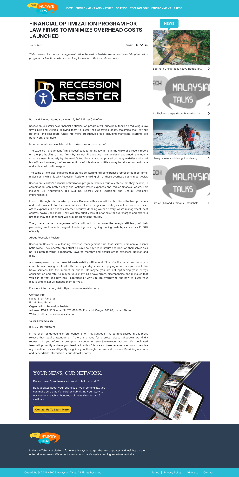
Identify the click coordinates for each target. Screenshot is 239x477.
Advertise (192, 472)
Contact (208, 472)
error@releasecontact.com (112, 341)
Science (121, 8)
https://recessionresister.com (58, 314)
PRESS (178, 8)
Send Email (44, 302)
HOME (69, 8)
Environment (161, 8)
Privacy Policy (172, 472)
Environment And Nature (94, 8)
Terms (155, 472)
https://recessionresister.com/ (87, 144)
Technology (139, 8)
